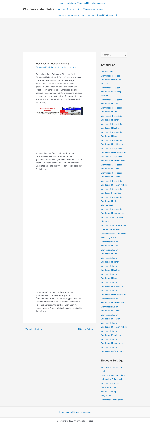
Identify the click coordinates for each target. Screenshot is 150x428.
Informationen (107, 71)
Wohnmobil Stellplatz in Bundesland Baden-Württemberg (111, 201)
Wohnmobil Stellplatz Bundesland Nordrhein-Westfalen (111, 80)
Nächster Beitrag (87, 329)
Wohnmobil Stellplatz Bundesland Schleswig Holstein (111, 92)
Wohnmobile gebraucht (68, 9)
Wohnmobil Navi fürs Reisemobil (102, 15)
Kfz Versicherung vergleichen (71, 15)
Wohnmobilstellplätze (38, 9)
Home (60, 3)
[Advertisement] (75, 31)
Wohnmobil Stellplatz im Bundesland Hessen (56, 67)
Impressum (86, 412)
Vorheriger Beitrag (32, 329)
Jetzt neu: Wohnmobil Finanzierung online (86, 3)
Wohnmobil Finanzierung (112, 400)
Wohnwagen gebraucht (93, 9)
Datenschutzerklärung (69, 412)
